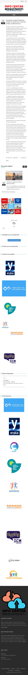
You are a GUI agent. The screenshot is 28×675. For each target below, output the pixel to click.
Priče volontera (7, 191)
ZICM (17, 668)
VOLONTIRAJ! (4, 627)
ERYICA (13, 668)
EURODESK (17, 670)
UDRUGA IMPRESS (5, 668)
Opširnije (24, 641)
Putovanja (15, 157)
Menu (22, 1)
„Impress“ (3, 637)
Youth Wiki (10, 670)
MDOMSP (23, 668)
